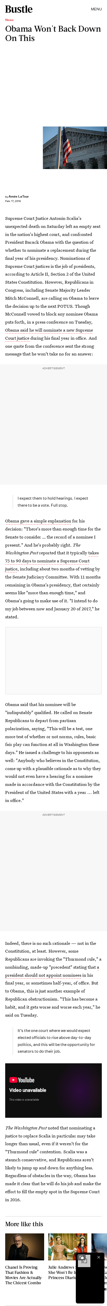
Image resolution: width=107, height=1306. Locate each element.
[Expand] (81, 1257)
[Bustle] (18, 9)
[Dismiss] (99, 1257)
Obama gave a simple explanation (38, 521)
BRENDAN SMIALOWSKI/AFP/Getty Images (104, 147)
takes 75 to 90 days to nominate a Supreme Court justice (52, 561)
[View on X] (53, 661)
